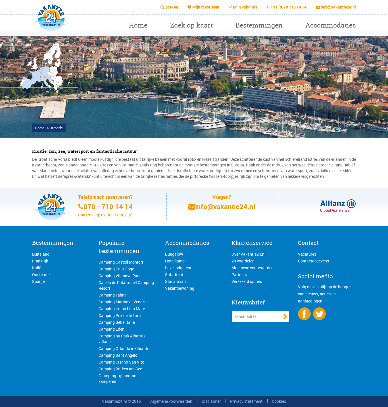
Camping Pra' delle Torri (120, 315)
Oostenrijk (41, 274)
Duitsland (40, 254)
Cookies (279, 401)
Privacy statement (246, 401)
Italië (36, 267)
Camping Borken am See (120, 368)
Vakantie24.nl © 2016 (121, 401)
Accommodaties (330, 25)
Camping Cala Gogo (116, 269)
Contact (308, 243)
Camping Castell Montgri (121, 262)
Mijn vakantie (245, 7)
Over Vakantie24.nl (248, 254)
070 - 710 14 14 (108, 206)
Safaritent (174, 274)
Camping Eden (111, 329)
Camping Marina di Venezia (123, 301)
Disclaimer (211, 401)
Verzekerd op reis (246, 281)
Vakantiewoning (179, 288)
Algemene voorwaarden (252, 267)
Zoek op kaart (191, 25)
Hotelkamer (175, 261)
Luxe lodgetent (178, 267)
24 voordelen (243, 261)
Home (138, 25)
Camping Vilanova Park (120, 275)
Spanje (38, 281)
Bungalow (174, 254)
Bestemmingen (259, 25)
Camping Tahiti (112, 295)
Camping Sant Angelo (118, 355)
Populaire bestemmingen (119, 247)
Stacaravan (175, 281)
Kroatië (57, 127)
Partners (239, 274)
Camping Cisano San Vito (121, 362)
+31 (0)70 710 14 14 (288, 7)
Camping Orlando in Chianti (123, 348)
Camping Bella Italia (117, 322)
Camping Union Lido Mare (122, 308)
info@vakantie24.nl (338, 7)
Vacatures (307, 254)
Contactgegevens (313, 261)
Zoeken (171, 7)
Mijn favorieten (205, 7)
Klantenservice (251, 243)
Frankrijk (40, 261)
